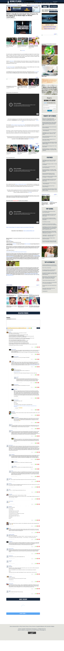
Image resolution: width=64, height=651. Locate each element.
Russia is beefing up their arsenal (20, 184)
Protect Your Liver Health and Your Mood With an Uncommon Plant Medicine (49, 283)
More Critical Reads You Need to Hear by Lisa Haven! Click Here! (20, 227)
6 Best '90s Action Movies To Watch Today (22, 153)
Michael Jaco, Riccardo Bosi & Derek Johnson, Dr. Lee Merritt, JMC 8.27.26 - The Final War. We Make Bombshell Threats (49, 119)
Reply (32, 354)
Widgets (52, 626)
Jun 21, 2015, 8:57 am (11, 553)
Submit (50, 110)
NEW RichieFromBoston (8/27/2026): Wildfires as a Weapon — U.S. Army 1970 (49, 177)
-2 (34, 452)
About (11, 626)
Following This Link (10, 275)
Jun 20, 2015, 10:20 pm (12, 481)
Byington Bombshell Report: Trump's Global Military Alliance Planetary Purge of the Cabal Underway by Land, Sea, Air (49, 232)
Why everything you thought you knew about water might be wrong (45, 203)
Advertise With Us (16, 626)
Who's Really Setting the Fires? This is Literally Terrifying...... (48, 186)
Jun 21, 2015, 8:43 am (11, 546)
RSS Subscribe (48, 626)
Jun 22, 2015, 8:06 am (11, 581)
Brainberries (7, 88)
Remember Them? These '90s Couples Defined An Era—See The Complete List (34, 296)
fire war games (36, 71)
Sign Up (56, 1)
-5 (34, 459)
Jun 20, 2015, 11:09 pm (14, 476)
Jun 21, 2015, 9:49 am (16, 464)
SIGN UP (45, 102)
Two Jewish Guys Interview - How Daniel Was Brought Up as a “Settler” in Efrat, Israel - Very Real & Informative (49, 274)
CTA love (43, 201)
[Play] (49, 19)
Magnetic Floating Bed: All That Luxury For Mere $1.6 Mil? (49, 76)
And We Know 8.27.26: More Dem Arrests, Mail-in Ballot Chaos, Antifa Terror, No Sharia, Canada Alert (49, 219)
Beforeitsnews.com (13, 5)
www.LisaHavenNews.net (28, 230)
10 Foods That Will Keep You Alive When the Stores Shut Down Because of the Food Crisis (49, 265)
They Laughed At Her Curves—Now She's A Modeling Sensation (49, 258)
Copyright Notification (40, 626)
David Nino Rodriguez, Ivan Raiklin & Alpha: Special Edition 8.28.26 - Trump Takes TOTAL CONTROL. (49, 150)
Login (54, 1)
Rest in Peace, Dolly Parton (46, 267)
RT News (30, 192)
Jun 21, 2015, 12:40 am (12, 504)
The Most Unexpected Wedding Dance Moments (53, 203)
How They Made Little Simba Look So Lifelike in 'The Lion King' (22, 87)
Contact (23, 626)
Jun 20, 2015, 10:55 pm (17, 359)
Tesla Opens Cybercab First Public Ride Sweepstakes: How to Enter (48, 288)
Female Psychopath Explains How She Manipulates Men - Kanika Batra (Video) (48, 174)
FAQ (21, 626)
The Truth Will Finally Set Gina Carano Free (11, 153)
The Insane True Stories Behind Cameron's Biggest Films (49, 44)
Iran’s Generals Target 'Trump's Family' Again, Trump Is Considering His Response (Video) (49, 241)
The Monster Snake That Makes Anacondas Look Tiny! (49, 65)
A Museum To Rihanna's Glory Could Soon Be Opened (33, 153)
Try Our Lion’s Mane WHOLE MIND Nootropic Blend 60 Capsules (16, 251)
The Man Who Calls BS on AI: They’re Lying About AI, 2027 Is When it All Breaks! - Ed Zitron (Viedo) (49, 180)
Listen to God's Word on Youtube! (49, 26)
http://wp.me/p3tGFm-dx (17, 371)
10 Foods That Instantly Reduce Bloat (48, 54)
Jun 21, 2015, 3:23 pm (16, 409)
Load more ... (23, 613)
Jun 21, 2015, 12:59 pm (12, 563)
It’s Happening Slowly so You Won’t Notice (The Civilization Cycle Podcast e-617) (49, 270)
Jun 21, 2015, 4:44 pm (14, 428)
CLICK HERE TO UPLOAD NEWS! (53, 11)
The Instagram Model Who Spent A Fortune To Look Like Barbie (34, 306)
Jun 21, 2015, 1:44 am (16, 387)
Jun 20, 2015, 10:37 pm (14, 354)
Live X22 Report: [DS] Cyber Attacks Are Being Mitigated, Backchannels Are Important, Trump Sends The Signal (49, 143)
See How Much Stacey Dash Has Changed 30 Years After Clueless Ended (23, 296)
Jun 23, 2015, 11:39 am (11, 588)
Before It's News (15, 1)
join (10, 240)
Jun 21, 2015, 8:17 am (11, 539)
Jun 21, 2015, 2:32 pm (16, 422)
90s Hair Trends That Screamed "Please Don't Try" (23, 306)
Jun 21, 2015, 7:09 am (11, 532)
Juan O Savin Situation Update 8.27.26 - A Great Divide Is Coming (48, 140)
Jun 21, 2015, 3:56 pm (19, 382)
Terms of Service (32, 626)
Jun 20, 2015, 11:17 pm (14, 366)
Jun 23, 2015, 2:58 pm (11, 593)
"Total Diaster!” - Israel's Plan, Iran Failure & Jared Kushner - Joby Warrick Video (49, 235)
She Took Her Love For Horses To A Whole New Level (11, 87)
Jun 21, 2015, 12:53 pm (12, 558)
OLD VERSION (53, 6)
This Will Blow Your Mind (46, 221)
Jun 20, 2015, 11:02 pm (14, 459)
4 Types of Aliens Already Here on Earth (48, 280)
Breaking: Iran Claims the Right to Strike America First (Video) (48, 238)
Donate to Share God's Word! (49, 28)
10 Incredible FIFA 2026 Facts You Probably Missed (33, 87)
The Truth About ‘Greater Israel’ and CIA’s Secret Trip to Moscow (48, 167)
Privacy (27, 626)
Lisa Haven (23, 50)
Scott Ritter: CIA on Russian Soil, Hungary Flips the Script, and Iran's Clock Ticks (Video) (49, 224)
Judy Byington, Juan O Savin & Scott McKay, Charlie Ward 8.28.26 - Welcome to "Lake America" (49, 133)
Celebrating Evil (44, 291)
